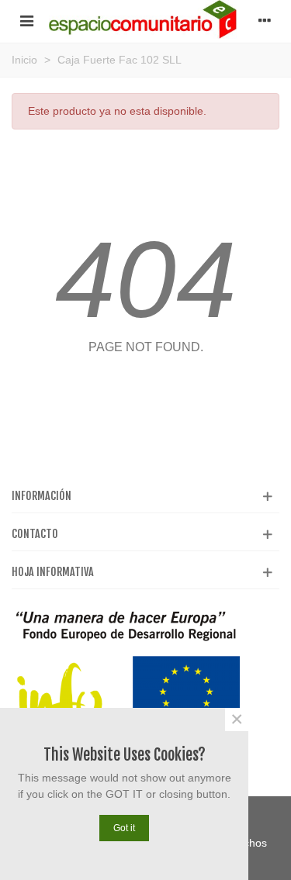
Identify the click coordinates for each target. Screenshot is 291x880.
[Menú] (26, 19)
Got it (124, 828)
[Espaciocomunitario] (145, 19)
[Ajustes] (264, 19)
